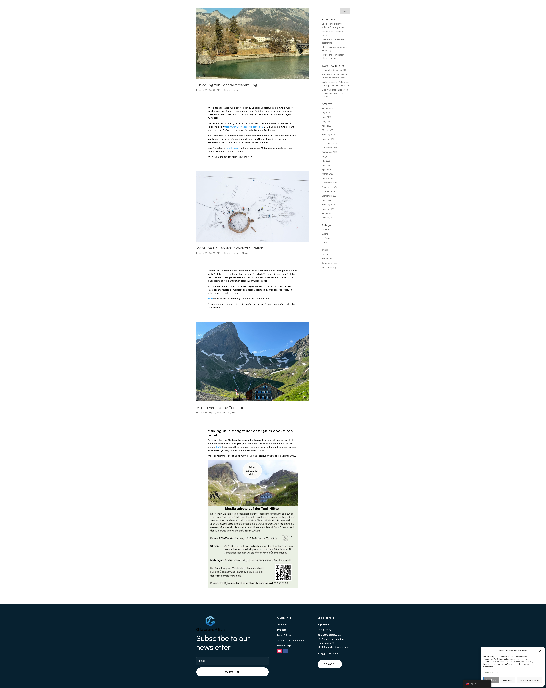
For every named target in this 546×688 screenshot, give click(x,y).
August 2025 (328, 156)
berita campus (328, 82)
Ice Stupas (243, 253)
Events (235, 90)
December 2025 (329, 143)
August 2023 (328, 213)
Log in (325, 254)
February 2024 (328, 204)
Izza (324, 70)
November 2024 (329, 187)
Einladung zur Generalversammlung (226, 85)
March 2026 (327, 130)
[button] (540, 650)
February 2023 (328, 217)
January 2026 (328, 139)
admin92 (203, 90)
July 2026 (326, 112)
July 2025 (326, 160)
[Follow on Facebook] (285, 651)
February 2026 (328, 134)
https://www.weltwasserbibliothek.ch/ (244, 127)
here (219, 447)
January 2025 (328, 178)
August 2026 (328, 108)
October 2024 (328, 191)
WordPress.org (329, 267)
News (324, 242)
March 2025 (327, 173)
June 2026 (326, 117)
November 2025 (329, 147)
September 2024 (329, 195)
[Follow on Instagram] (279, 651)
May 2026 (326, 121)
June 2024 (326, 200)
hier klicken (233, 148)
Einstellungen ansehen (529, 679)
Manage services (491, 672)
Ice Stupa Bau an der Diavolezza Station (229, 248)
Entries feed (327, 258)
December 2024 (329, 182)
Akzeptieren (491, 679)
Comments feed (329, 263)
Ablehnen (507, 679)
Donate (329, 664)
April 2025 (326, 169)
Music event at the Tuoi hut (219, 407)
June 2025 (326, 165)
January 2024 (328, 209)
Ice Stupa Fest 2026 (338, 70)
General (226, 90)
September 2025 (329, 152)
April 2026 (326, 125)
